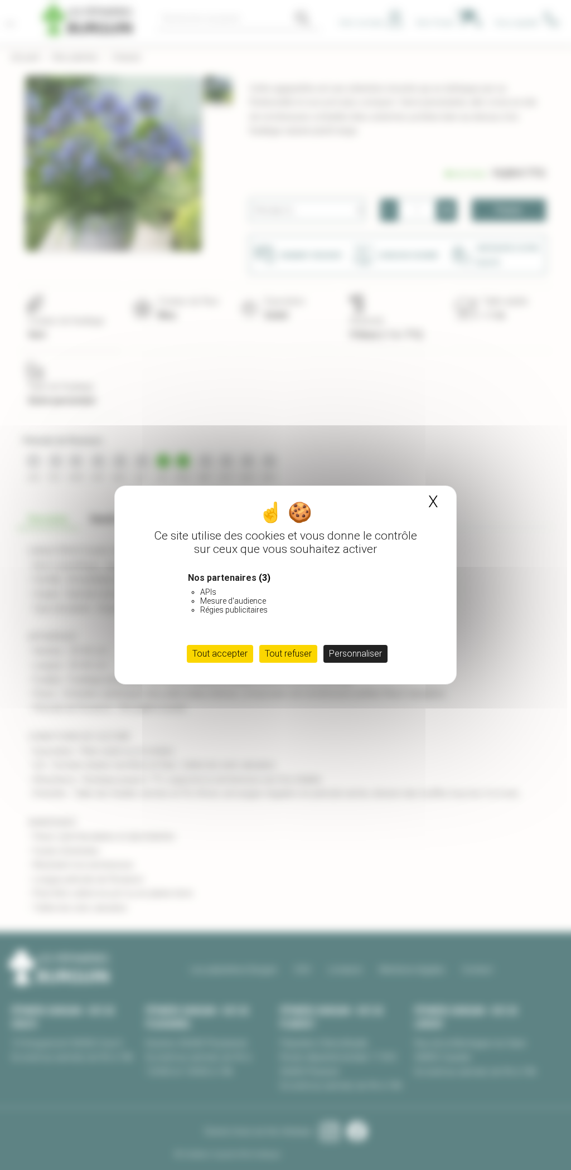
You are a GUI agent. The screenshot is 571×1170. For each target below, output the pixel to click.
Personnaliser (355, 653)
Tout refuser (288, 653)
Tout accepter (220, 653)
